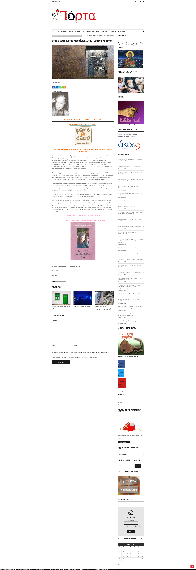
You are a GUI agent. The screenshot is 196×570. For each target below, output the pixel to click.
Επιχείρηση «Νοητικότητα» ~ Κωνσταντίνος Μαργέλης (128, 187)
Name (53, 345)
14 (134, 554)
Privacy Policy (80, 357)
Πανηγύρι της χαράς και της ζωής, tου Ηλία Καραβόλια (128, 300)
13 (130, 554)
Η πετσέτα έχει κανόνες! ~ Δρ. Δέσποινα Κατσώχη (130, 166)
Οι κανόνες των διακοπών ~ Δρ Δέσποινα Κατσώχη (130, 259)
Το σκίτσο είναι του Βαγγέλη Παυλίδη (128, 125)
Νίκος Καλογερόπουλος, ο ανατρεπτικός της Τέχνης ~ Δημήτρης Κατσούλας (130, 279)
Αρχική (54, 31)
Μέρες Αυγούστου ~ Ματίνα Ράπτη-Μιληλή (128, 248)
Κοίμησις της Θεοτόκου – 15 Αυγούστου (128, 200)
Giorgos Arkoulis (91, 35)
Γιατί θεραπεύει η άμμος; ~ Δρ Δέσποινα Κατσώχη (130, 253)
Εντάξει (110, 569)
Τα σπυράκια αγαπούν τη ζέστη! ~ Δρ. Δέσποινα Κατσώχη (129, 266)
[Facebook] (53, 86)
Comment (54, 320)
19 (127, 556)
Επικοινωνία (113, 31)
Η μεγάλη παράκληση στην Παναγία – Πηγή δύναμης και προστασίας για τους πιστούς (130, 213)
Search (138, 466)
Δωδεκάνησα (90, 31)
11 (123, 554)
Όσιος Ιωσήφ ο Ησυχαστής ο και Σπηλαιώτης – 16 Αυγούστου (130, 194)
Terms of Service (90, 357)
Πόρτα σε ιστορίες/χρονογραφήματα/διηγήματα (67, 35)
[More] (64, 86)
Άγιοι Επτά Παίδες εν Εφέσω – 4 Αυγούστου (128, 321)
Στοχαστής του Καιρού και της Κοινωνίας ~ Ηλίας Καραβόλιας (130, 173)
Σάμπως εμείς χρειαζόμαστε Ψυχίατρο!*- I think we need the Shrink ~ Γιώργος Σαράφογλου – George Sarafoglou (130, 241)
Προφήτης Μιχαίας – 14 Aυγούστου (126, 206)
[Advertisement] (121, 15)
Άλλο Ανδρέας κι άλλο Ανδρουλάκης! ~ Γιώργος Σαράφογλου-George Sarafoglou (129, 314)
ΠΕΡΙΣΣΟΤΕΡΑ (123, 442)
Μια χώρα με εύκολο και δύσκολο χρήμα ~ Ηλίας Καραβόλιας (130, 220)
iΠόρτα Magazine (62, 31)
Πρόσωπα (77, 31)
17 (119, 556)
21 (134, 556)
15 (138, 554)
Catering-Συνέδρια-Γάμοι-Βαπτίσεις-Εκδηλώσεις (83, 124)
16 (142, 554)
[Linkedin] (56, 86)
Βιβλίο (83, 31)
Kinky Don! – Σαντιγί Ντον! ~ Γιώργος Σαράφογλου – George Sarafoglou (130, 160)
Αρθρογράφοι (104, 31)
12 (127, 554)
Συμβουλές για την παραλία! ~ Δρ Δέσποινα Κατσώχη (131, 272)
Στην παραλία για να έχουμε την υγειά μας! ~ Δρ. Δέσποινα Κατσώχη (129, 233)
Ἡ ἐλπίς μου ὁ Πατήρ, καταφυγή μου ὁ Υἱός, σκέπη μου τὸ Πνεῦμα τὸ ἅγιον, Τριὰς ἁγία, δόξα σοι (130, 45)
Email (75, 345)
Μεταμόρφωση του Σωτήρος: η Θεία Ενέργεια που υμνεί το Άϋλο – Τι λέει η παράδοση (130, 307)
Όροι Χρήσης (121, 31)
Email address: (131, 520)
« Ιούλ (119, 564)
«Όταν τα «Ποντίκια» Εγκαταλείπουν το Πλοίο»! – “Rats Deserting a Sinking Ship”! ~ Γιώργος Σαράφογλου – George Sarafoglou (130, 287)
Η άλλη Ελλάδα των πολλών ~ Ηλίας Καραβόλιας (130, 293)
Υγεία (97, 31)
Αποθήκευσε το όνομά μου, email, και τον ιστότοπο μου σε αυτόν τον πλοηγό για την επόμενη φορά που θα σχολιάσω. (81, 352)
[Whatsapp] (61, 86)
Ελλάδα (71, 31)
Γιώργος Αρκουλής (61, 281)
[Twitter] (59, 86)
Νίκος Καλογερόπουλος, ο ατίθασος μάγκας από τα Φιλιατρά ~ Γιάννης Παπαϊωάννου (130, 180)
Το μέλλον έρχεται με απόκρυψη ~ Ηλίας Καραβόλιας (131, 226)
